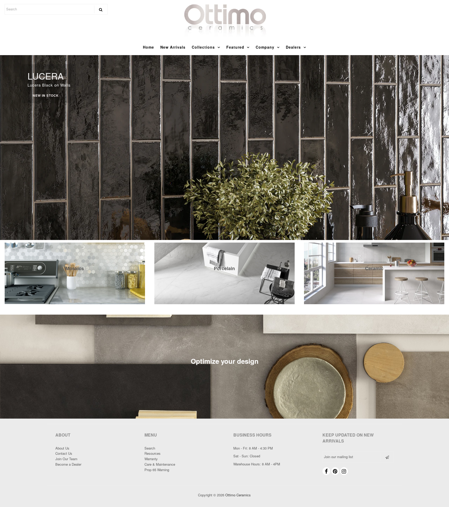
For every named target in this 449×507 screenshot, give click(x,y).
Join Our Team (66, 458)
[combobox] (56, 9)
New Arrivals (173, 47)
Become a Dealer (68, 464)
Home (148, 47)
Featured (235, 47)
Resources (152, 453)
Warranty (151, 458)
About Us (62, 448)
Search (149, 448)
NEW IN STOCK (46, 95)
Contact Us (63, 453)
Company (265, 47)
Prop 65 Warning (156, 469)
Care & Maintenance (159, 464)
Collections (203, 47)
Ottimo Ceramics (238, 494)
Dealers (293, 47)
